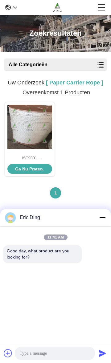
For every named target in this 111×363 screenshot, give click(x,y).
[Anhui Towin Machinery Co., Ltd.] (57, 7)
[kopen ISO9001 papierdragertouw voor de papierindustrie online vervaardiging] (29, 127)
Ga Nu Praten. (29, 168)
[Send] (102, 353)
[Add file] (8, 353)
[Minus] (102, 217)
